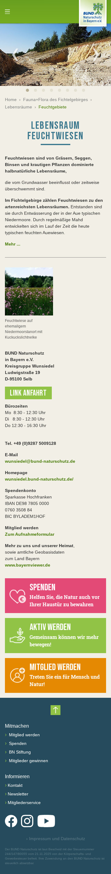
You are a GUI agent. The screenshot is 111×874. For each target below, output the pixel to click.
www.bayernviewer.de (27, 565)
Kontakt (15, 785)
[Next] (96, 54)
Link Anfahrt (28, 393)
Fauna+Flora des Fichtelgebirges (55, 99)
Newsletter (18, 793)
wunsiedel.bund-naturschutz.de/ (39, 479)
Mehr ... (12, 244)
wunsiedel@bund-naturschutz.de (40, 461)
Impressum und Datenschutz (55, 838)
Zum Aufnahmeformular (29, 534)
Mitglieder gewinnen (28, 760)
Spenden (17, 743)
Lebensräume (18, 106)
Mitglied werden (24, 734)
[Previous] (15, 54)
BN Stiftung (19, 752)
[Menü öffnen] (7, 12)
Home (11, 99)
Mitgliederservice (24, 802)
